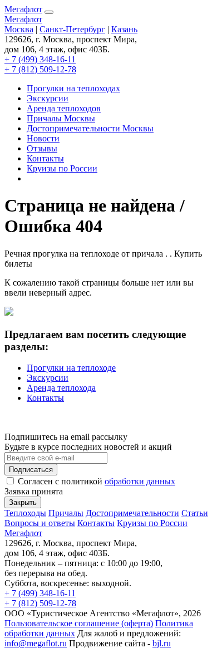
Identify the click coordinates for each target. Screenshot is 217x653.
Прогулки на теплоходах (73, 88)
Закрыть (23, 502)
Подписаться (31, 469)
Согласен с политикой (95, 481)
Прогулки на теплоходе (71, 367)
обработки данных (140, 481)
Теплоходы (25, 513)
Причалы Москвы (61, 118)
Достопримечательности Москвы (90, 128)
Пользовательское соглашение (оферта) (78, 623)
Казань (124, 29)
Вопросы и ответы (39, 523)
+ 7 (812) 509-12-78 (40, 69)
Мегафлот (23, 9)
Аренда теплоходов (64, 108)
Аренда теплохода (61, 387)
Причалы (65, 513)
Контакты (45, 158)
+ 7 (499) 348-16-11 (40, 59)
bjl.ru (161, 643)
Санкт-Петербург (72, 29)
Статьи (194, 513)
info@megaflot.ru (35, 643)
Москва (18, 29)
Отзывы (42, 148)
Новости (43, 138)
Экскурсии (47, 98)
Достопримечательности (132, 513)
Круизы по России (62, 168)
